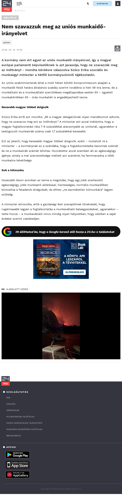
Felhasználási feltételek (20, 417)
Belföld (21, 10)
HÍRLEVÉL (11, 404)
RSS (8, 398)
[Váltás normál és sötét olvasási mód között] (88, 3)
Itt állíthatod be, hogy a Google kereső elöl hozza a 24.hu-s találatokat (64, 231)
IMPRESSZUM (12, 410)
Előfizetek (102, 3)
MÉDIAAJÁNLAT (13, 436)
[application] (61, 326)
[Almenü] (19, 3)
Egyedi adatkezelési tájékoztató (24, 423)
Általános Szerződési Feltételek (24, 429)
